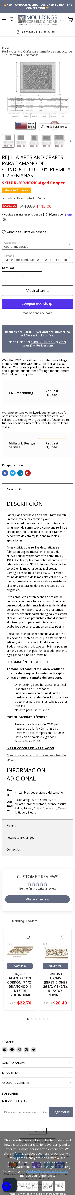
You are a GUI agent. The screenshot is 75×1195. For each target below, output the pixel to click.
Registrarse (61, 1112)
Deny (60, 1186)
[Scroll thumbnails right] (69, 141)
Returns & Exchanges (20, 837)
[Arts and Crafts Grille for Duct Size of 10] (8, 140)
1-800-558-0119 (43, 342)
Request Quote (52, 393)
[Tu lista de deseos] (62, 20)
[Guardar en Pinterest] (28, 473)
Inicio (5, 48)
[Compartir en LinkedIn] (20, 473)
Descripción (15, 489)
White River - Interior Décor (27, 198)
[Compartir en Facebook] (5, 473)
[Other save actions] (33, 1186)
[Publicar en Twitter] (13, 473)
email (62, 342)
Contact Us (13, 849)
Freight (11, 825)
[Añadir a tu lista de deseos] (28, 937)
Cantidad (8, 267)
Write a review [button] (37, 899)
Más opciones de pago (37, 313)
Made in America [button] (16, 190)
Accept (47, 1186)
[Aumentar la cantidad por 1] (37, 276)
